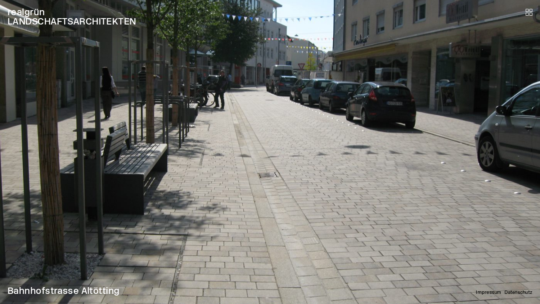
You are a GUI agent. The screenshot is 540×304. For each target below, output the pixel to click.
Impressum (488, 292)
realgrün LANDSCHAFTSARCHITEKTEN (72, 16)
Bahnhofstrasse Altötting (64, 290)
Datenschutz (518, 292)
